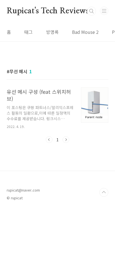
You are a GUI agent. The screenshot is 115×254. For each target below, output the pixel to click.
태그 (28, 32)
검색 (91, 11)
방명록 (52, 32)
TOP (103, 192)
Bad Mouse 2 (85, 32)
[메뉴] (104, 11)
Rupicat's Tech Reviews (48, 11)
